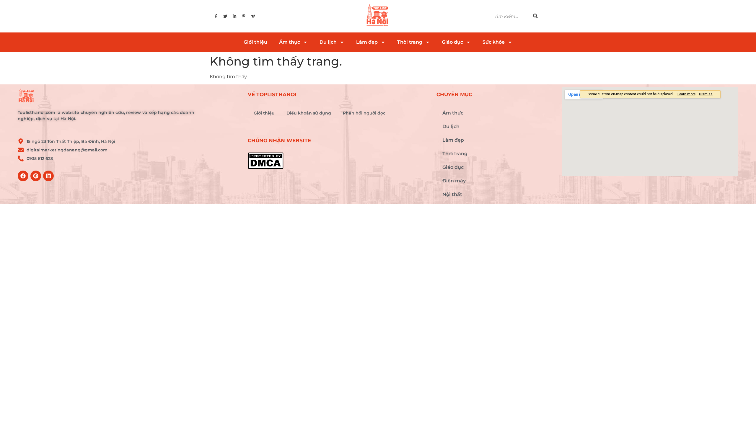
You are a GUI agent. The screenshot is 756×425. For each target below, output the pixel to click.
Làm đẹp (367, 42)
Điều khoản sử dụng (308, 113)
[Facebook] (23, 176)
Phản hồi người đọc (364, 113)
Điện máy (454, 181)
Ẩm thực (289, 42)
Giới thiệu (255, 42)
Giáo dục (452, 42)
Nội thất (452, 194)
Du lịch (328, 42)
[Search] (535, 16)
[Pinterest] (35, 176)
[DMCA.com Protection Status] (339, 160)
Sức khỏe (494, 42)
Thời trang (409, 42)
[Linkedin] (48, 176)
